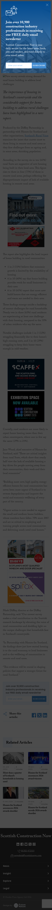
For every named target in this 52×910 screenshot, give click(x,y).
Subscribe (39, 65)
